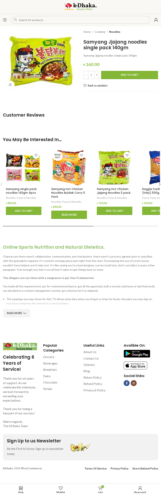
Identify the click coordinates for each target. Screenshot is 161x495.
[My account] (156, 20)
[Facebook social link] (127, 383)
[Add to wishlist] (36, 155)
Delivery (89, 364)
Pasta (145, 197)
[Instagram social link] (134, 383)
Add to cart (129, 74)
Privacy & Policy (94, 390)
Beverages (50, 363)
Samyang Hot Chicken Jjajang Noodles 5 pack (114, 191)
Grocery (48, 357)
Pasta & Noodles (26, 197)
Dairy (47, 376)
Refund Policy (92, 383)
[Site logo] (80, 6)
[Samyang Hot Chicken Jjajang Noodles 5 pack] (114, 167)
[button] (23, 211)
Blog (86, 371)
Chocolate (50, 382)
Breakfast (50, 369)
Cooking (100, 31)
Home (87, 31)
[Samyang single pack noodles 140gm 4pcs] (23, 167)
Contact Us (91, 358)
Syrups (47, 388)
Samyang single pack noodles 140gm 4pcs (21, 191)
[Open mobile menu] (5, 20)
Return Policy (92, 377)
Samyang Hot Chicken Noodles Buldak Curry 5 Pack (68, 193)
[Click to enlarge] (10, 85)
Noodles (114, 31)
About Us (89, 352)
